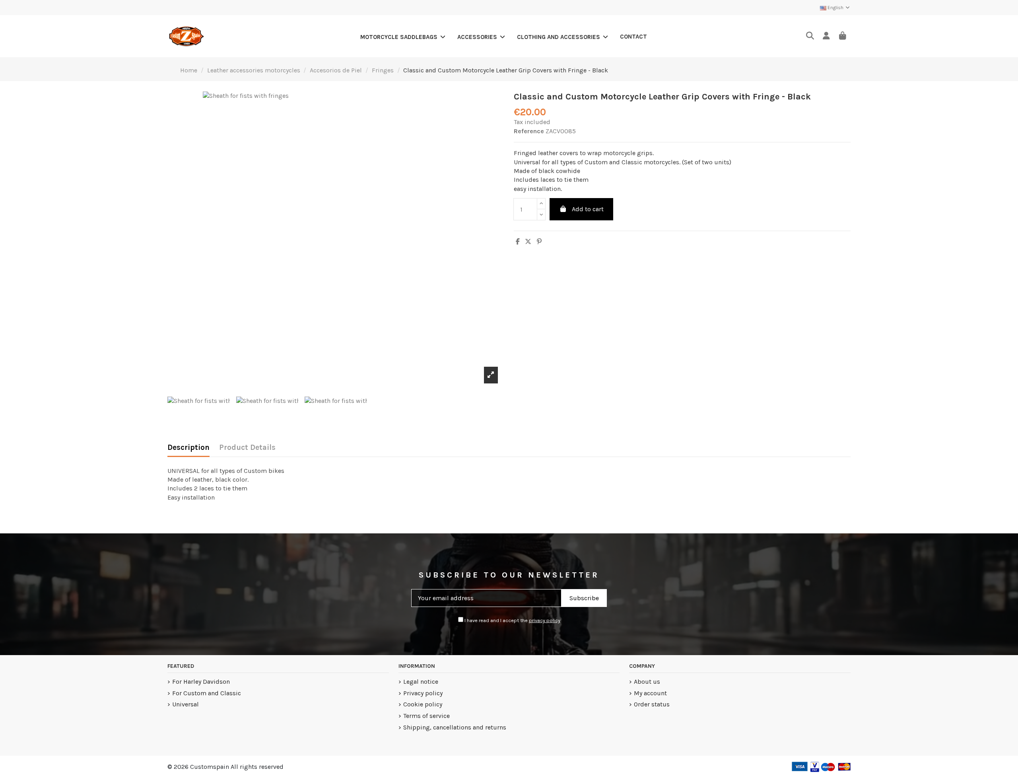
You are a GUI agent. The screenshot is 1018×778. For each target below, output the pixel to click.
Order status (652, 704)
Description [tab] (188, 447)
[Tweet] (528, 241)
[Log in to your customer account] (826, 36)
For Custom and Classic (206, 693)
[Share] (518, 241)
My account (650, 693)
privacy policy (544, 620)
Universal (185, 704)
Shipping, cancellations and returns (454, 727)
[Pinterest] (539, 241)
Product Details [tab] (247, 447)
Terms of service (426, 716)
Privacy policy (423, 693)
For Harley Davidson (201, 681)
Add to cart (588, 209)
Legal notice (420, 681)
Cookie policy (422, 704)
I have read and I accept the (511, 620)
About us (647, 681)
